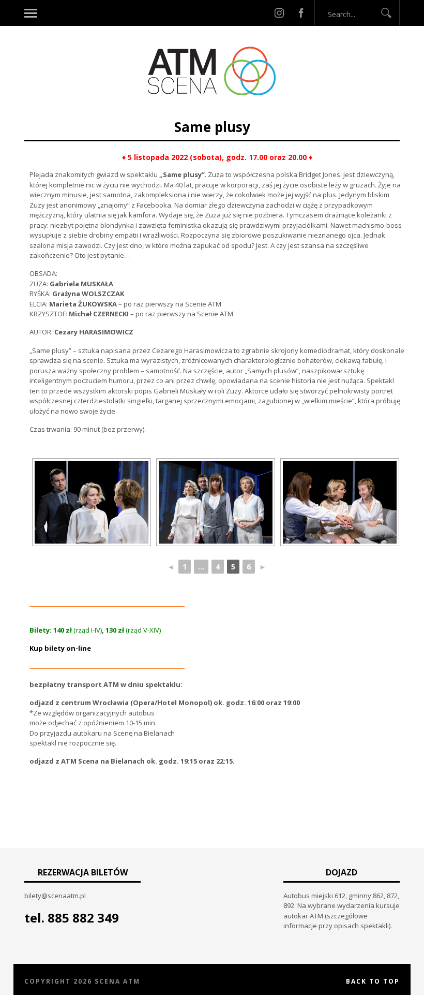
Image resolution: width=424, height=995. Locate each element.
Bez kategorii (175, 112)
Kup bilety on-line (60, 648)
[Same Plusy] (91, 502)
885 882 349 (83, 917)
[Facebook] (301, 13)
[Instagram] (279, 13)
